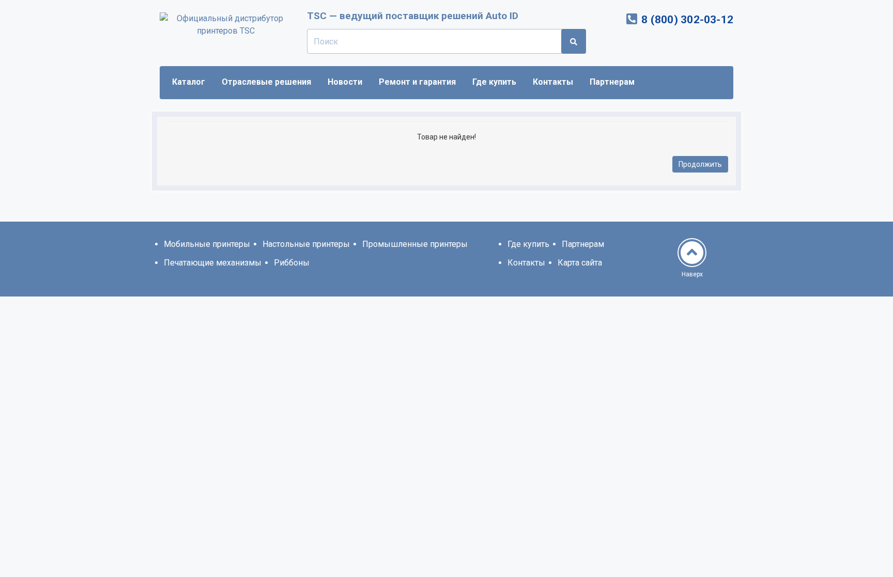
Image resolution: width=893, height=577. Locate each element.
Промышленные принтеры (415, 244)
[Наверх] (692, 252)
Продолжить (700, 164)
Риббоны (292, 263)
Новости (345, 82)
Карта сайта (580, 263)
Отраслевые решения (266, 82)
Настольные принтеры (306, 244)
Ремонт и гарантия (417, 82)
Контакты (553, 82)
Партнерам (612, 82)
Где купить (494, 82)
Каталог (188, 82)
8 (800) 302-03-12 (687, 19)
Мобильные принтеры (207, 244)
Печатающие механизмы (212, 263)
